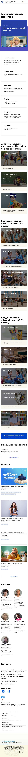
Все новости (14, 576)
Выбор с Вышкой (7, 251)
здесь (13, 749)
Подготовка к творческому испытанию (11, 397)
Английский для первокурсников (12, 413)
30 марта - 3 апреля (7, 296)
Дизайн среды (6, 395)
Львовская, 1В (5, 178)
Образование (4, 524)
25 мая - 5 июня (6, 297)
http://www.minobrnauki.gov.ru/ (8, 741)
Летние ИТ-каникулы (7, 276)
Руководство (4, 718)
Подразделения (5, 722)
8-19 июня (5, 299)
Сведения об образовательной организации (11, 720)
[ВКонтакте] (2, 697)
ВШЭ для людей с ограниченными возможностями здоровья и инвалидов (12, 727)
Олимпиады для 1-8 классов (8, 181)
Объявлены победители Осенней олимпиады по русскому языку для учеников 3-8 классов (12, 564)
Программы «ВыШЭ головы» (11, 230)
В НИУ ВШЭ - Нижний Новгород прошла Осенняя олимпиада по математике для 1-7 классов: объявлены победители (14, 533)
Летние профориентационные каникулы (11, 278)
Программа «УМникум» (9, 195)
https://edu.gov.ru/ (6, 743)
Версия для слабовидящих (7, 724)
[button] (11, 712)
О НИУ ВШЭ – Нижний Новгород (9, 715)
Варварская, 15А (6, 180)
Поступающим (5, 492)
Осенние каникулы (7, 274)
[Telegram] (4, 697)
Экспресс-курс (6, 399)
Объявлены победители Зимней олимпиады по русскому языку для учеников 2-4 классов (12, 519)
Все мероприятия (14, 457)
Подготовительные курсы (10, 327)
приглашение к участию (15, 492)
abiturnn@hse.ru (10, 684)
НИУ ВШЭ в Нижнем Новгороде (8, 494)
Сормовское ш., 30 (7, 176)
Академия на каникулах (9, 153)
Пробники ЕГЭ (7, 349)
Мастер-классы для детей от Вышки (9, 451)
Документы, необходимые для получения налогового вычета (14, 436)
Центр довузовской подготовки (10, 2)
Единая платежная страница (8, 729)
